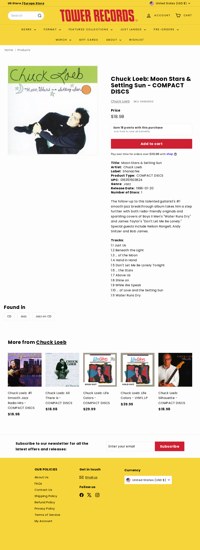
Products (24, 50)
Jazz (24, 316)
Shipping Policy (46, 496)
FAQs (38, 483)
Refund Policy (45, 502)
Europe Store (34, 3)
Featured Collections (89, 29)
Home (9, 50)
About (112, 40)
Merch (62, 40)
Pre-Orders (165, 29)
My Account (43, 521)
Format (51, 29)
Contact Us (43, 490)
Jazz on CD (43, 316)
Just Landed (131, 29)
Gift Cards (88, 40)
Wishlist (136, 40)
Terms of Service (47, 515)
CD (9, 316)
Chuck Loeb (120, 101)
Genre (27, 29)
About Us (41, 477)
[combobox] (26, 15)
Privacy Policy (45, 508)
